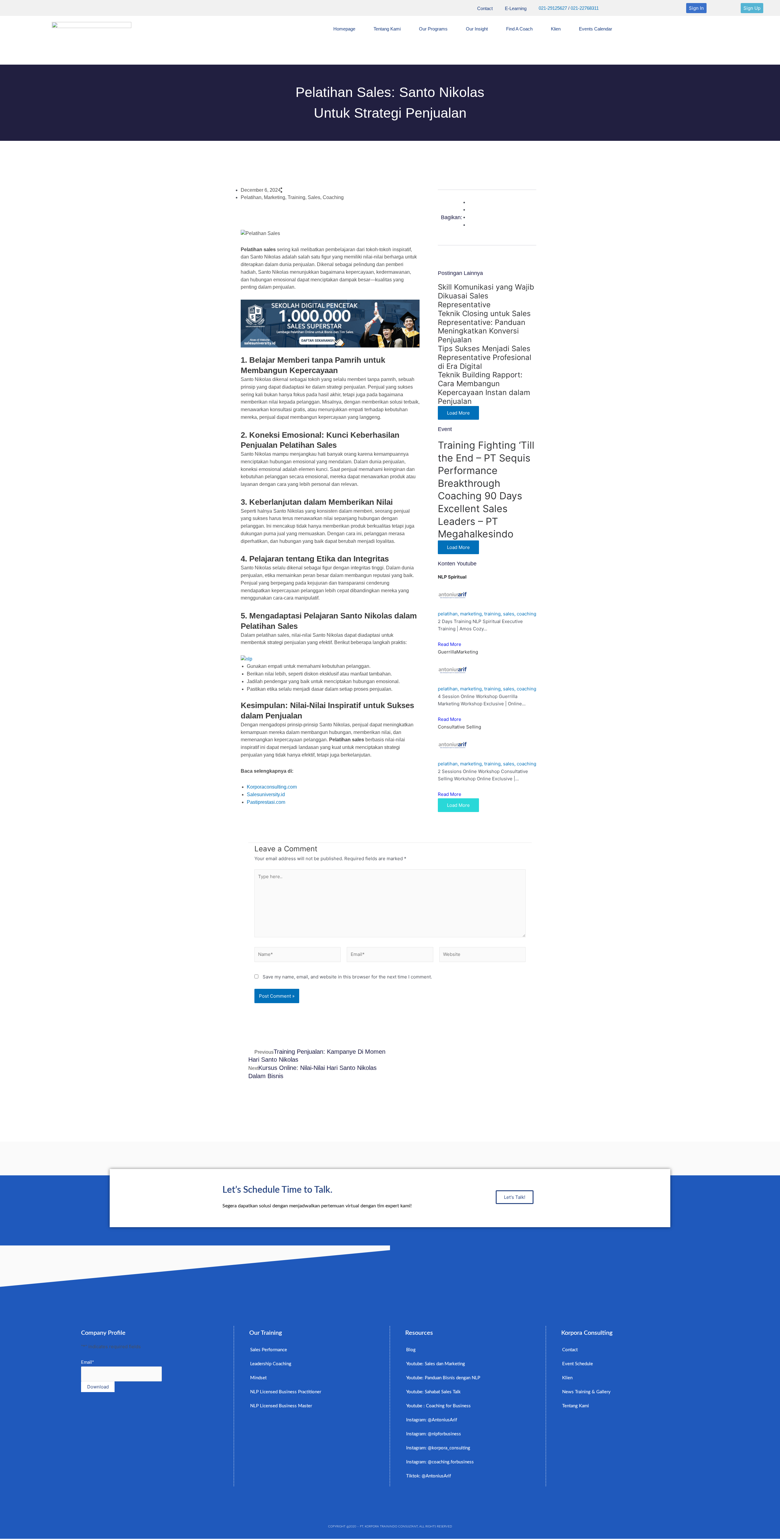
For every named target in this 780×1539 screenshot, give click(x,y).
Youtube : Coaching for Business (438, 1406)
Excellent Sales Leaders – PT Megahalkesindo (475, 521)
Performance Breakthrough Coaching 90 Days (480, 483)
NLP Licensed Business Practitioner (285, 1392)
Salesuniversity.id (266, 794)
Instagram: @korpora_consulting (438, 1448)
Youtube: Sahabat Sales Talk (433, 1392)
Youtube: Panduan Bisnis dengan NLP (443, 1378)
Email (87, 1362)
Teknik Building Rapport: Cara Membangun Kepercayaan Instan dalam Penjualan (484, 387)
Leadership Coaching (270, 1364)
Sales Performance (268, 1350)
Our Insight (477, 28)
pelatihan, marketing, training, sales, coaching (487, 614)
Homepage (344, 28)
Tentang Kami (387, 28)
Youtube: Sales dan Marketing (435, 1364)
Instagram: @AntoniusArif (431, 1420)
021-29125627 (553, 8)
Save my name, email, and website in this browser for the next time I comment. (347, 977)
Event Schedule (577, 1364)
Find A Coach (519, 28)
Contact (485, 8)
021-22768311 (585, 8)
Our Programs (433, 28)
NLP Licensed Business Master (281, 1406)
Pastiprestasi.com (266, 802)
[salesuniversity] (330, 323)
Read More (449, 644)
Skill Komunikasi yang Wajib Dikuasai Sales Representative (486, 296)
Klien (556, 28)
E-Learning (515, 8)
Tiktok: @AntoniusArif (428, 1476)
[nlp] (246, 658)
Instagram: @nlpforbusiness (433, 1434)
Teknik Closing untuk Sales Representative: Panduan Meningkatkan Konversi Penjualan (484, 326)
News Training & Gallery (586, 1392)
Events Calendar (595, 28)
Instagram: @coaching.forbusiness (440, 1462)
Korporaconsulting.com (272, 786)
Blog (411, 1350)
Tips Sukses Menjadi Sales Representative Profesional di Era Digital (484, 357)
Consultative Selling (459, 727)
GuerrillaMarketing (458, 652)
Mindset (258, 1378)
